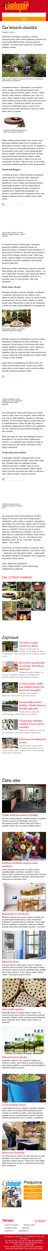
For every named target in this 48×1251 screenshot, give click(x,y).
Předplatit (33, 1187)
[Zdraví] (40, 1221)
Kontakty (9, 1231)
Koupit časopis (32, 1194)
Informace (24, 1231)
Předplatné (29, 1225)
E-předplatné (11, 1228)
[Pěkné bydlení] (8, 1221)
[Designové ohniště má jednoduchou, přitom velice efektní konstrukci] (15, 122)
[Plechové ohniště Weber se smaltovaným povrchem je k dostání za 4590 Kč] (24, 606)
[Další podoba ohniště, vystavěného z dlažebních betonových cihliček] (16, 318)
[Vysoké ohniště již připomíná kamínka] (24, 616)
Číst (33, 1191)
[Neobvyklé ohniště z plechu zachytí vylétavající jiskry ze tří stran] (24, 586)
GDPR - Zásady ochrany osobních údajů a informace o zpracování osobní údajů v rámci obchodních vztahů (24, 1248)
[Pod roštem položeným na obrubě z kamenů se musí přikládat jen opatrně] (9, 616)
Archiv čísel (32, 1198)
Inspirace (12, 32)
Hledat (24, 19)
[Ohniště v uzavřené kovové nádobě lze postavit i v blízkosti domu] (13, 490)
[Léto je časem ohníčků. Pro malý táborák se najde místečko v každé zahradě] (13, 217)
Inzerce (25, 1228)
